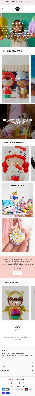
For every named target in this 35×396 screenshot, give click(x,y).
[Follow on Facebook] (11, 383)
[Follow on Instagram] (19, 383)
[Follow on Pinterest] (23, 383)
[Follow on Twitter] (15, 383)
